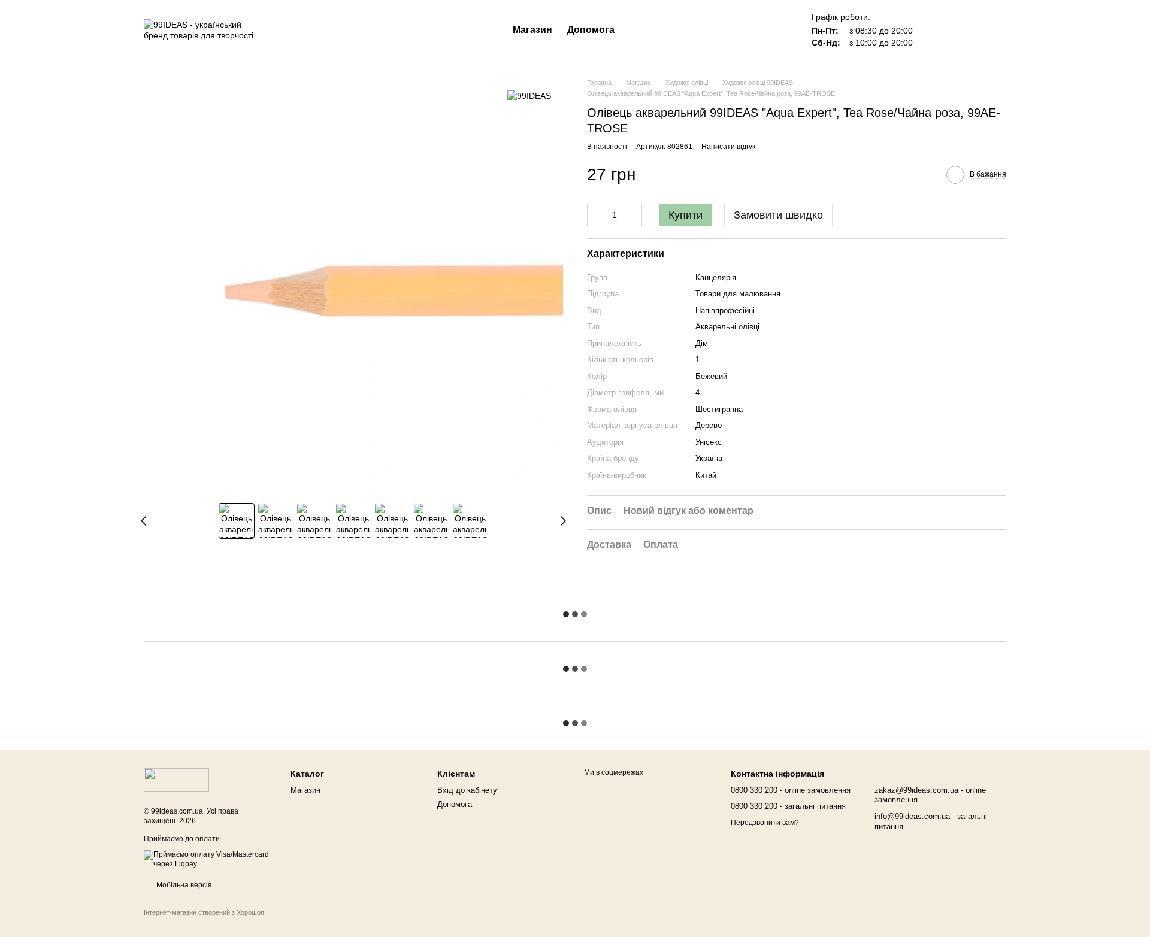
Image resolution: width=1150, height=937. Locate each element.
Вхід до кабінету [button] (467, 790)
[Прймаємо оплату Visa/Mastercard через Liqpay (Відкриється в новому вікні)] (208, 859)
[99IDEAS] (529, 95)
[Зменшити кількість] (596, 215)
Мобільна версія (183, 885)
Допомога (591, 30)
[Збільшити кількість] (633, 215)
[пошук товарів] (636, 30)
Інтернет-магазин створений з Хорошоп (204, 912)
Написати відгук (728, 146)
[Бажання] (934, 30)
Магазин (532, 30)
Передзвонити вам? (765, 822)
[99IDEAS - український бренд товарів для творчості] (176, 779)
